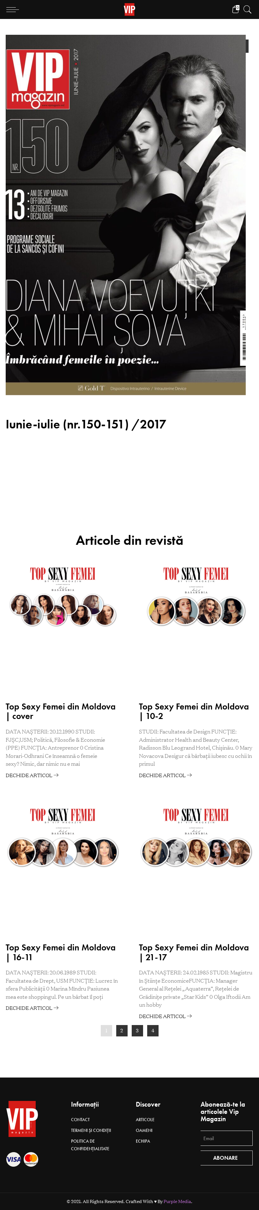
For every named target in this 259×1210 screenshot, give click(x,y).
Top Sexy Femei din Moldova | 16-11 (61, 952)
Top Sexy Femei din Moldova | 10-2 (194, 711)
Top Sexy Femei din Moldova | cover (61, 711)
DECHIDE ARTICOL (29, 775)
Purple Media (177, 1201)
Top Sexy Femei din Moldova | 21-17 (194, 952)
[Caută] (246, 9)
